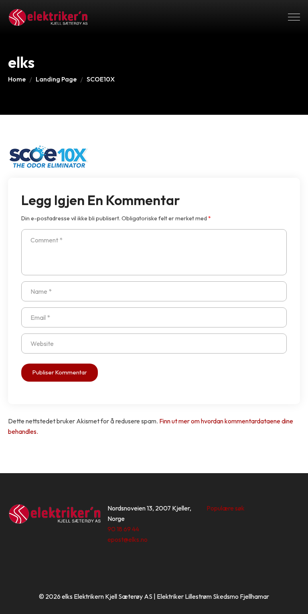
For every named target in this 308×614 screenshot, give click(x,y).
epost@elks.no (127, 539)
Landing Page (56, 79)
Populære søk (226, 508)
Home (17, 79)
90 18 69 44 (123, 529)
